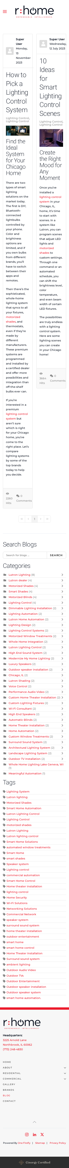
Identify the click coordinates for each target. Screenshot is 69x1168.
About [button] (7, 1067)
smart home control (20, 947)
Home (7, 1062)
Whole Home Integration (26, 641)
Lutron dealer (18, 580)
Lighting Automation (23, 614)
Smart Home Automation (24, 808)
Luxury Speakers (20, 664)
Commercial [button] (12, 1078)
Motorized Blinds (20, 597)
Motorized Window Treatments (30, 636)
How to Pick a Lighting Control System (17, 92)
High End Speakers (22, 714)
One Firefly (24, 1142)
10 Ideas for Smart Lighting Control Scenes (50, 87)
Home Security (17, 897)
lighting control (17, 892)
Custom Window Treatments (29, 736)
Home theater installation (24, 886)
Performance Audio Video (26, 692)
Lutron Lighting (19, 574)
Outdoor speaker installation (28, 669)
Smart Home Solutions (22, 841)
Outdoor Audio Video (21, 970)
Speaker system (18, 864)
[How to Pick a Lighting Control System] (18, 131)
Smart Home (15, 853)
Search (56, 555)
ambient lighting (18, 964)
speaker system (17, 920)
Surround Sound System (26, 742)
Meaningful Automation (25, 773)
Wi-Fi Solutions (17, 903)
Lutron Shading (19, 680)
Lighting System (18, 791)
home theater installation (24, 931)
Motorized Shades (21, 586)
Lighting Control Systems (26, 630)
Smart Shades (18, 591)
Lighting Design (20, 625)
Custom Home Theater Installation (32, 697)
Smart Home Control (21, 881)
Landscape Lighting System (28, 753)
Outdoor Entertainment (23, 981)
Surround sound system (23, 959)
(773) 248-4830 (13, 1049)
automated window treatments (28, 847)
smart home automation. (24, 998)
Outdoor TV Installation (25, 759)
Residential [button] (12, 1073)
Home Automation (21, 731)
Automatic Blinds (21, 720)
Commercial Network (21, 914)
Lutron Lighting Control (25, 647)
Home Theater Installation (27, 725)
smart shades (16, 858)
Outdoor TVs (15, 975)
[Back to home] (34, 11)
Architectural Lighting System (29, 747)
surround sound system (23, 925)
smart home (15, 942)
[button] (5, 11)
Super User (57, 39)
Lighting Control (17, 118)
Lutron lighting (17, 797)
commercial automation (23, 875)
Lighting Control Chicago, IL (25, 121)
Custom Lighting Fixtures (26, 703)
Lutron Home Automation (26, 619)
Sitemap (40, 1142)
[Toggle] (63, 574)
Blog (6, 1095)
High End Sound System (26, 653)
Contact (9, 1101)
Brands (8, 1090)
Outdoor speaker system (24, 992)
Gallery (9, 1084)
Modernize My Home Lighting (29, 658)
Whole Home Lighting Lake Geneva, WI (36, 764)
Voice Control (18, 686)
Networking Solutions (22, 908)
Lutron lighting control (22, 836)
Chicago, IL (16, 675)
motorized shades (19, 825)
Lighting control (18, 869)
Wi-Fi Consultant (20, 708)
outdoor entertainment (23, 936)
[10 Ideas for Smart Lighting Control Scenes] (51, 138)
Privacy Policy (58, 1142)
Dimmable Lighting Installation (30, 608)
